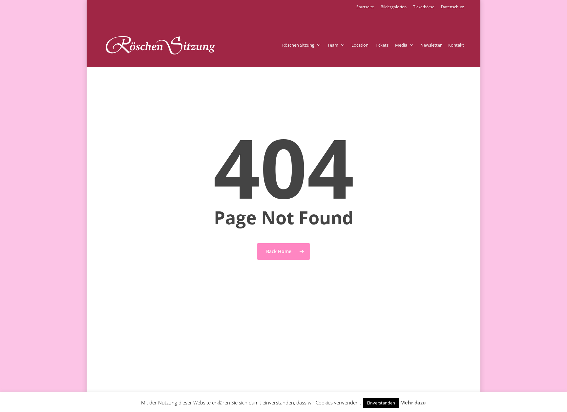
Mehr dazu (413, 402)
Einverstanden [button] (381, 403)
